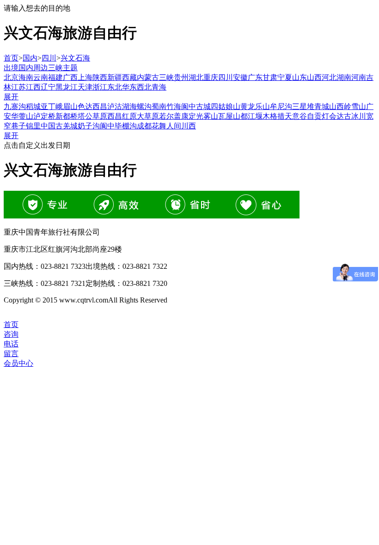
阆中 (107, 126)
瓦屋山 (229, 116)
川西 (188, 126)
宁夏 (284, 77)
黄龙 (247, 106)
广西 (70, 77)
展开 (11, 97)
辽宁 (48, 87)
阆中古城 (196, 106)
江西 (33, 87)
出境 (11, 68)
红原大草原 (140, 116)
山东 (299, 77)
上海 (85, 77)
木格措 (274, 116)
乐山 (262, 106)
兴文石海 (75, 58)
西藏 (129, 77)
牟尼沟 (281, 106)
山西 (314, 77)
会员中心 (18, 363)
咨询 (11, 334)
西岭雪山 (351, 106)
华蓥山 (22, 116)
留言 (11, 353)
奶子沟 (89, 126)
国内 (30, 58)
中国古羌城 (59, 126)
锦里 (33, 126)
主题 (70, 68)
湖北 (196, 77)
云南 (40, 77)
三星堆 (303, 106)
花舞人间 (166, 126)
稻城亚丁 (40, 106)
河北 (329, 77)
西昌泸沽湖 (110, 106)
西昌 (114, 116)
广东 (255, 77)
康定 (188, 116)
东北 (114, 87)
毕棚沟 (126, 126)
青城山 (325, 106)
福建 (55, 77)
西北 (144, 87)
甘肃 (270, 77)
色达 (85, 106)
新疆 (114, 77)
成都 (144, 126)
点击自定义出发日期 (37, 145)
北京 (11, 77)
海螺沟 (140, 106)
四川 (49, 58)
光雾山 (207, 116)
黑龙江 (66, 87)
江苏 (18, 87)
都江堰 (251, 116)
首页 (11, 58)
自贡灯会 (321, 116)
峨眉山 (66, 106)
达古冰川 (351, 116)
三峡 (55, 68)
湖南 (343, 77)
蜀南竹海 (166, 106)
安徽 (240, 77)
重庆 (210, 77)
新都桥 (66, 116)
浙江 (99, 87)
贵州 (181, 77)
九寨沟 (15, 106)
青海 (159, 87)
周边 (40, 68)
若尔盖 (170, 116)
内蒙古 (148, 77)
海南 (25, 77)
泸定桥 (44, 116)
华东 (129, 87)
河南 (358, 77)
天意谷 (296, 116)
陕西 (99, 77)
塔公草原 (92, 116)
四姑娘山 (225, 106)
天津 (85, 87)
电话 (11, 344)
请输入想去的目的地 (37, 8)
